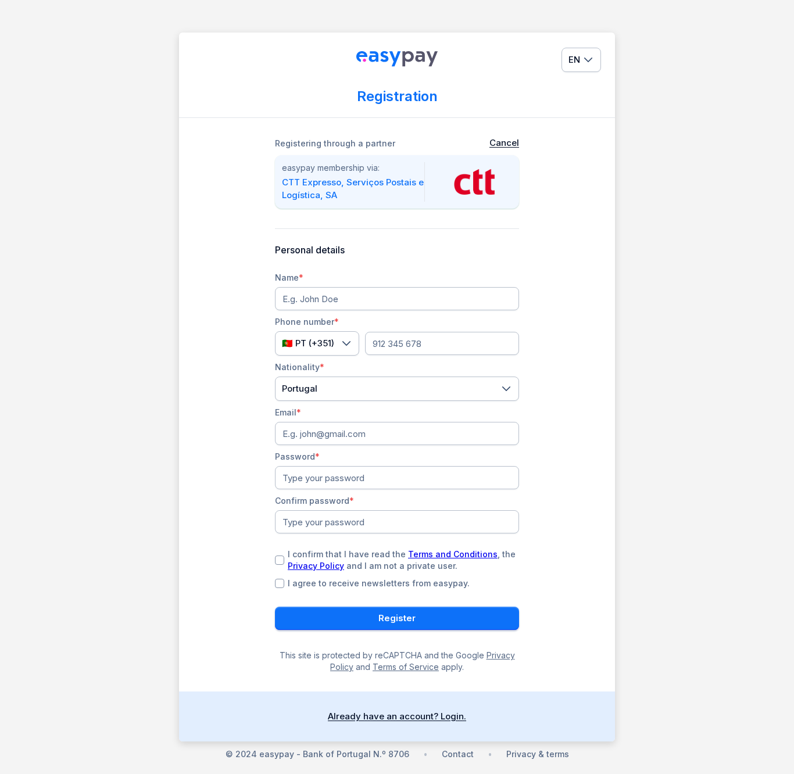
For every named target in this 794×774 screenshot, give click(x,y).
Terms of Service (406, 667)
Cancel (504, 142)
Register (397, 618)
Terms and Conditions (453, 554)
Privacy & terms (537, 754)
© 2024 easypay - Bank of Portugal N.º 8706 (317, 754)
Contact (458, 754)
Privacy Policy (316, 566)
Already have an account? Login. (397, 716)
